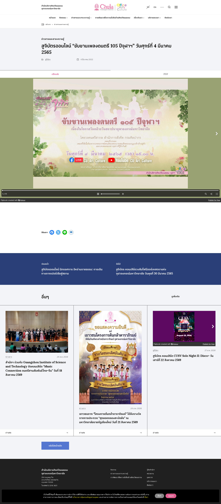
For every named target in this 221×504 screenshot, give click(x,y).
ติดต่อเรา (168, 17)
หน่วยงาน (150, 473)
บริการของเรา (152, 481)
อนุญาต (171, 496)
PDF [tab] (166, 74)
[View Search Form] (169, 7)
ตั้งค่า (146, 497)
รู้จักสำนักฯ (151, 470)
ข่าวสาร (9, 357)
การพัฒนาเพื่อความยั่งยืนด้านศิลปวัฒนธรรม (112, 17)
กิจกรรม (113, 470)
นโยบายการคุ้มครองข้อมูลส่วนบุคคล (86, 497)
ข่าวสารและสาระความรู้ (119, 473)
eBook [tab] (55, 74)
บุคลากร (150, 477)
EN (155, 7)
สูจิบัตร (48, 59)
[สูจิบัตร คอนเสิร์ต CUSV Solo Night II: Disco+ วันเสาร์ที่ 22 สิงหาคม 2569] (214, 433)
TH (148, 7)
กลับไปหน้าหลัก (55, 445)
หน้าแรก (52, 17)
